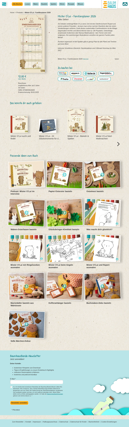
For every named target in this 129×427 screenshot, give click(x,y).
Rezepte (71, 4)
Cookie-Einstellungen (109, 422)
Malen (35, 4)
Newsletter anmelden (19, 403)
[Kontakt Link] (125, 4)
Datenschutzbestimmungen (55, 394)
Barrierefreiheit (94, 422)
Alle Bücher (17, 4)
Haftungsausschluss (50, 422)
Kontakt (28, 422)
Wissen (80, 4)
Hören (62, 4)
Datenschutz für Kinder (78, 422)
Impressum (37, 422)
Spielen (53, 4)
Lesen (27, 4)
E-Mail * (13, 379)
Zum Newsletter (17, 422)
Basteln (44, 4)
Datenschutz (63, 422)
